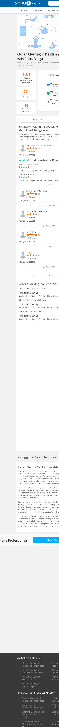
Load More (49, 185)
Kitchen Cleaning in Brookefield (31, 678)
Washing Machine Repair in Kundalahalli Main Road (33, 714)
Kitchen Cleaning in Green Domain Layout (32, 671)
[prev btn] (33, 275)
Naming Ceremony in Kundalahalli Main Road (33, 699)
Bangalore (36, 3)
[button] (36, 3)
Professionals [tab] (38, 119)
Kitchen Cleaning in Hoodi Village (31, 685)
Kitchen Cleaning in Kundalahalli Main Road (33, 664)
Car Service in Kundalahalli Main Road (33, 706)
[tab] (24, 11)
